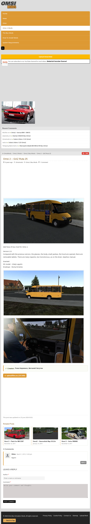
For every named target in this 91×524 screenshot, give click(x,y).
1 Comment (44, 162)
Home (5, 14)
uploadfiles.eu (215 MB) (16, 375)
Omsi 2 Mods (8, 28)
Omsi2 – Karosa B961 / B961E (20, 132)
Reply (83, 462)
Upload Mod (84, 516)
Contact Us (67, 516)
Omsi (5, 23)
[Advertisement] (45, 83)
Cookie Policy (57, 516)
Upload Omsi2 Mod (45, 57)
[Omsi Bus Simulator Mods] (9, 5)
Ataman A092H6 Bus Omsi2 (22, 136)
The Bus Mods (8, 33)
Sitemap (75, 516)
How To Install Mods (10, 38)
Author (6, 475)
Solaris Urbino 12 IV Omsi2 (22, 139)
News (5, 18)
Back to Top (10, 520)
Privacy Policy (47, 516)
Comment (7, 482)
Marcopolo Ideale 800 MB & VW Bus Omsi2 (34, 146)
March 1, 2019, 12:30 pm (24, 454)
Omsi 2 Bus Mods (31, 162)
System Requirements (11, 43)
